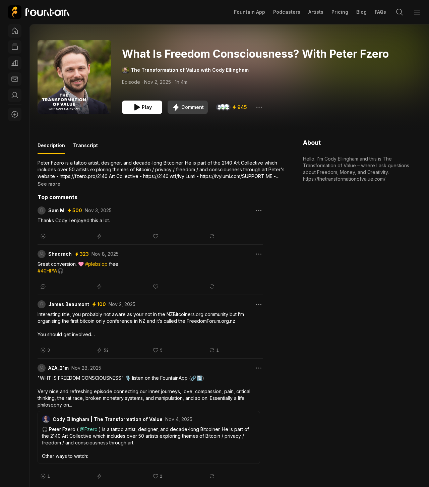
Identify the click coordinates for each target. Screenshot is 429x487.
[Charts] (14, 63)
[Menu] (417, 12)
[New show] (14, 114)
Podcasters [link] (286, 12)
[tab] (51, 148)
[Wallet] (14, 79)
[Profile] (14, 95)
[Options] (259, 107)
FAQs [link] (380, 12)
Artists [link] (315, 12)
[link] (38, 12)
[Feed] (14, 47)
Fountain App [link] (249, 12)
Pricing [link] (339, 12)
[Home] (14, 31)
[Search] (399, 12)
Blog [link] (361, 12)
